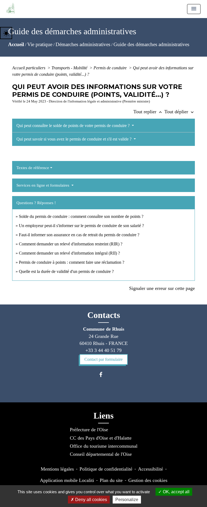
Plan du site (111, 480)
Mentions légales (57, 469)
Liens (103, 415)
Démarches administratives (83, 44)
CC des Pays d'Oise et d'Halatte (101, 438)
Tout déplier (179, 111)
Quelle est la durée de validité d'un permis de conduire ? (66, 271)
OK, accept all (175, 491)
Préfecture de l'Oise (89, 429)
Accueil (16, 44)
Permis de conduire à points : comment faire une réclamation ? (71, 262)
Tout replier (148, 111)
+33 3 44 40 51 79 (103, 350)
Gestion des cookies (147, 480)
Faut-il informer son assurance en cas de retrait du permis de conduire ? (79, 234)
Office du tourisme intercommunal (103, 446)
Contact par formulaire (103, 359)
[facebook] (103, 374)
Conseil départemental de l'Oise (101, 454)
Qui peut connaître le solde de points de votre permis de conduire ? (73, 125)
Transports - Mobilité (69, 68)
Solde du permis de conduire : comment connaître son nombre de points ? (81, 216)
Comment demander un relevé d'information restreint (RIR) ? (70, 244)
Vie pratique (39, 44)
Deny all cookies (90, 499)
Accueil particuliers (29, 68)
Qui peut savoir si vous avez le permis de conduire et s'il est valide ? (74, 139)
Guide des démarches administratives (151, 44)
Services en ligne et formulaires (43, 185)
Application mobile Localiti (67, 480)
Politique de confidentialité (106, 469)
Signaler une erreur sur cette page (162, 288)
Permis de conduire (111, 68)
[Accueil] (10, 8)
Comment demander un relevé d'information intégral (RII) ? (69, 253)
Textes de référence (32, 168)
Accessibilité (150, 469)
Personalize (126, 499)
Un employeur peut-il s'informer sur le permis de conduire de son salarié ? (81, 225)
